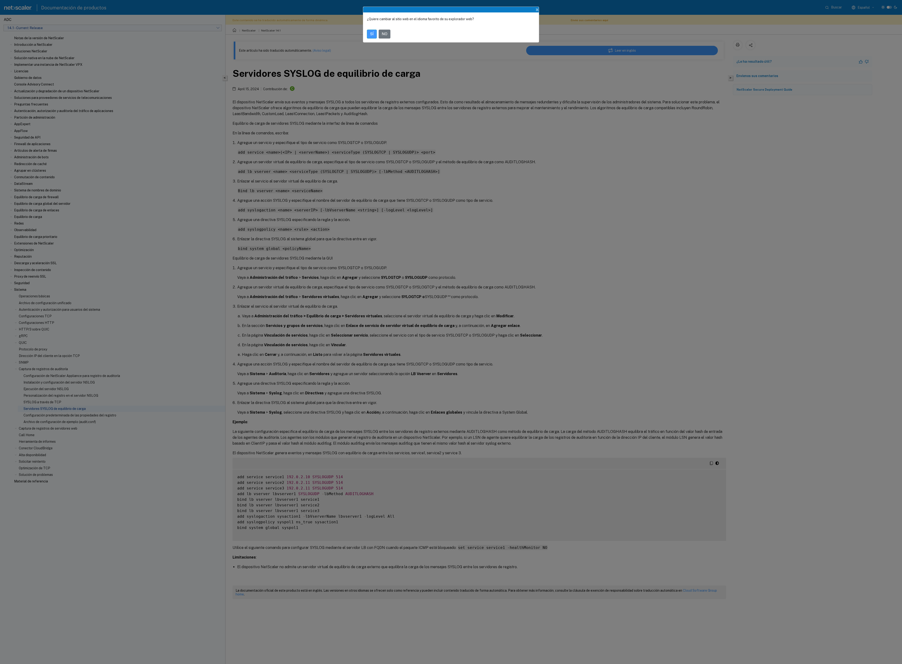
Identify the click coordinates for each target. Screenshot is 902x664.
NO (384, 34)
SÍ (372, 34)
